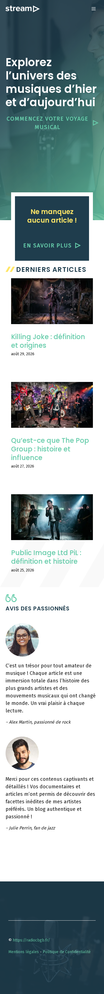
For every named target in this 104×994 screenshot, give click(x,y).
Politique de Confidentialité (67, 952)
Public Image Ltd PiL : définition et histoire (46, 557)
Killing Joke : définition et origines (48, 341)
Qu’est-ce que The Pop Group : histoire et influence (50, 449)
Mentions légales (23, 952)
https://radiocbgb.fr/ (31, 940)
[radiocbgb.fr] (23, 9)
